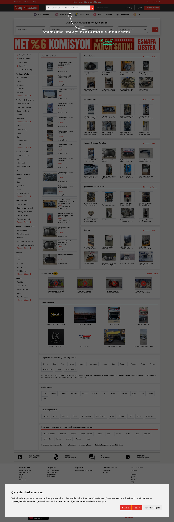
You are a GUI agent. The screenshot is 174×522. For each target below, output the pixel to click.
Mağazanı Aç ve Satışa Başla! (84, 470)
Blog (132, 482)
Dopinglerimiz (107, 470)
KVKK (20, 476)
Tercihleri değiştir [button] (152, 508)
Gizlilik (21, 474)
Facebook (134, 470)
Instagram (134, 474)
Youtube (133, 476)
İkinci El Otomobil (52, 472)
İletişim (105, 472)
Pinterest (134, 478)
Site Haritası (22, 478)
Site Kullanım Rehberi (25, 470)
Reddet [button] (137, 508)
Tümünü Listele (149, 230)
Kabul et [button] (125, 508)
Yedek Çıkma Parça (53, 470)
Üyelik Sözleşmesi (24, 472)
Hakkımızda (22, 480)
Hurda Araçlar (51, 476)
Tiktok (133, 480)
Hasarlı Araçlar (51, 474)
